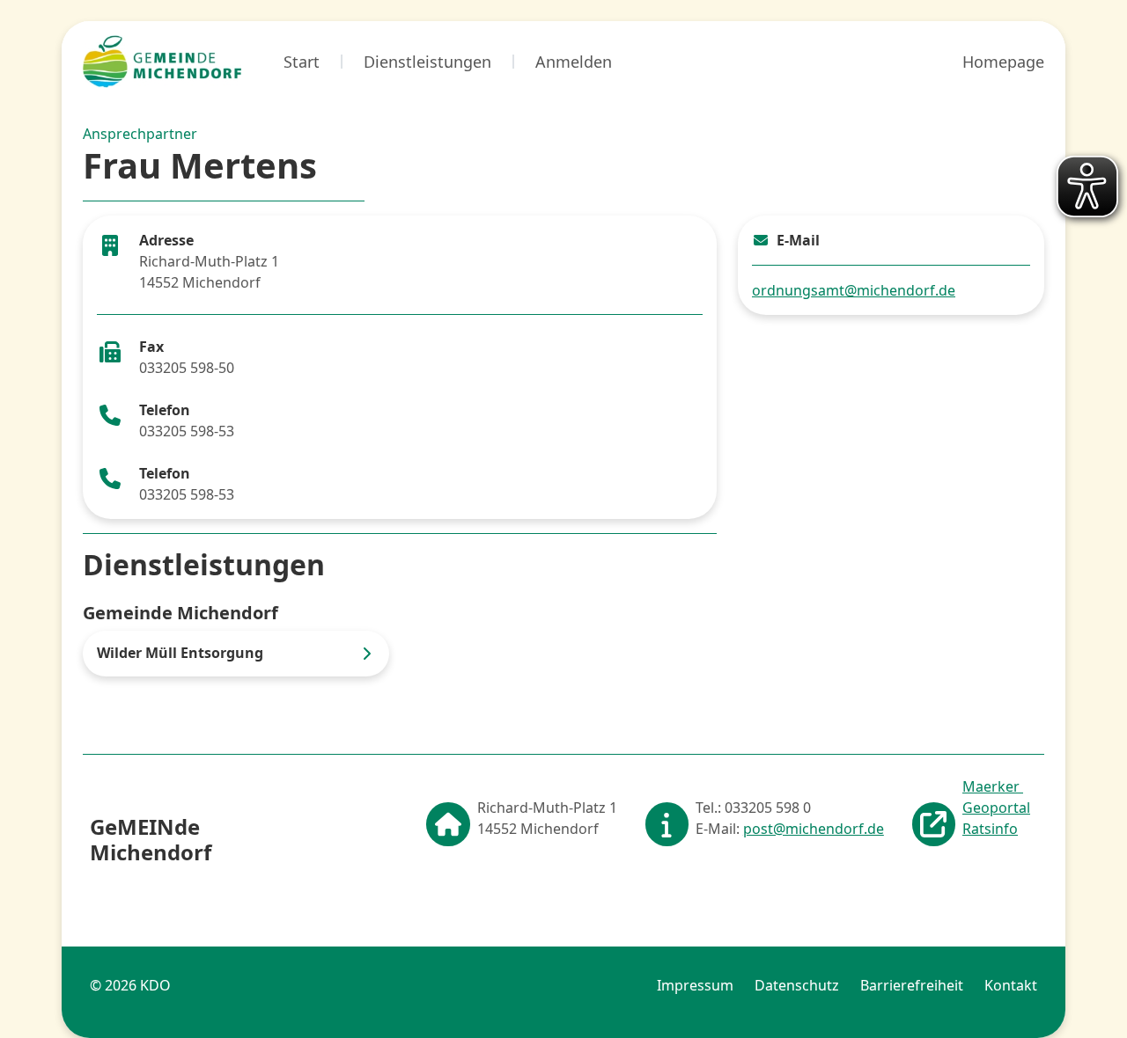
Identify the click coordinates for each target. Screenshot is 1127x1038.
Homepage (1003, 61)
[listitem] (236, 653)
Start (302, 61)
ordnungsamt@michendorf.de (853, 290)
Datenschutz (797, 985)
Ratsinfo (990, 828)
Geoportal (996, 807)
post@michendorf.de (813, 828)
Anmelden (573, 61)
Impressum (695, 985)
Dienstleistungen (427, 61)
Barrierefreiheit (911, 985)
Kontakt (1010, 985)
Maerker (992, 786)
